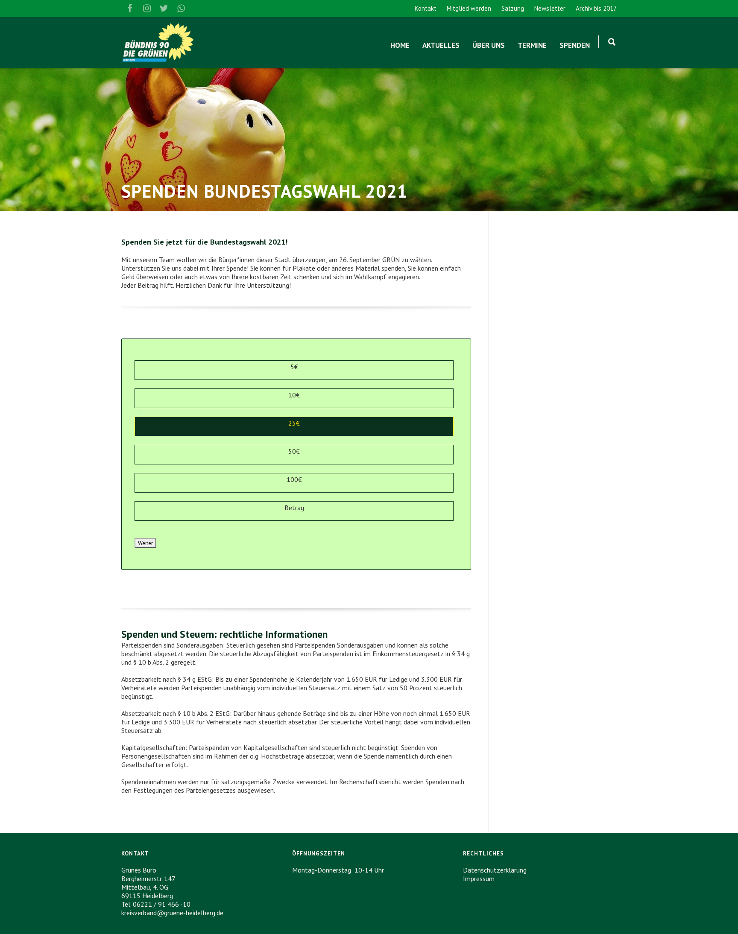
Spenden (574, 45)
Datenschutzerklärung (495, 870)
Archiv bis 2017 (596, 8)
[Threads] (198, 8)
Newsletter (549, 8)
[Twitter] (164, 8)
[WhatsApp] (181, 8)
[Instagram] (146, 8)
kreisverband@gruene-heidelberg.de (172, 912)
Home (400, 45)
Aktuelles (441, 45)
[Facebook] (129, 8)
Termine (532, 45)
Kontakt (425, 8)
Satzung (512, 8)
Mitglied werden (469, 8)
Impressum (479, 878)
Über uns (488, 45)
